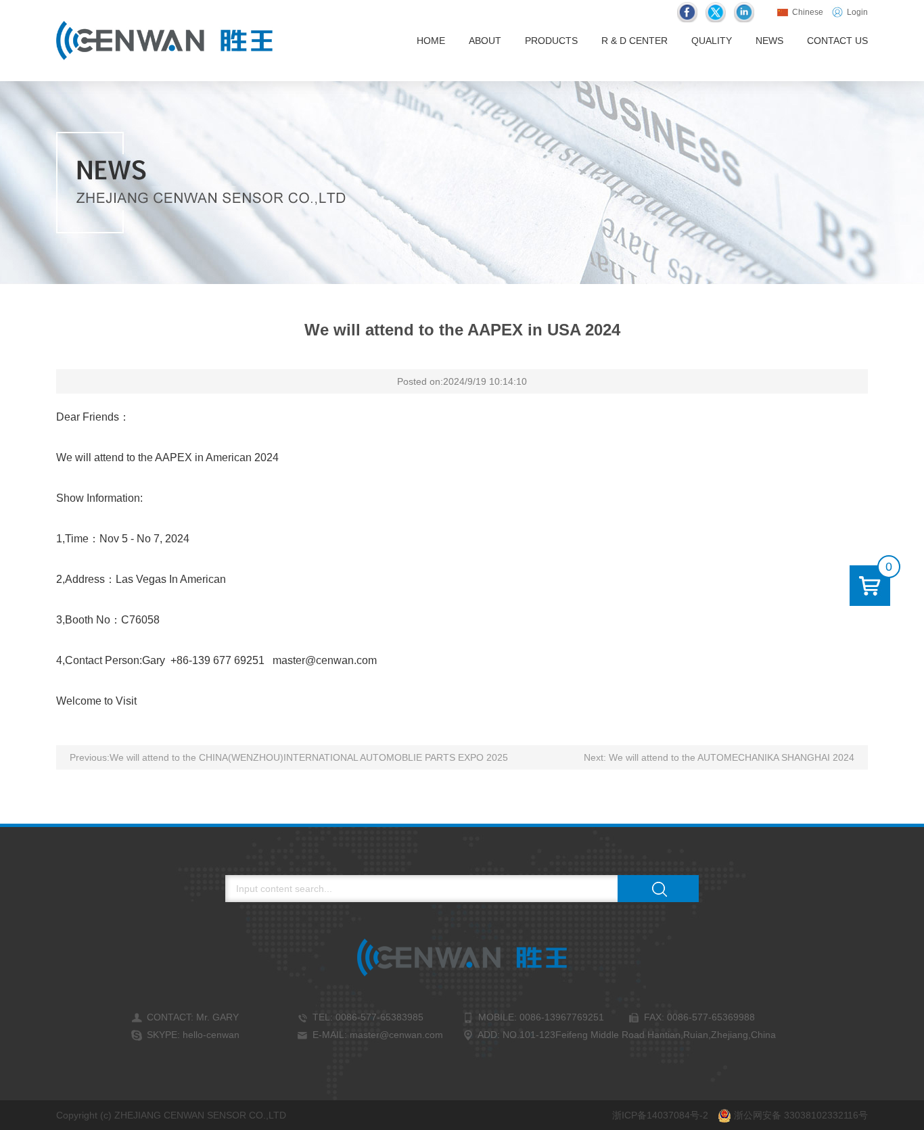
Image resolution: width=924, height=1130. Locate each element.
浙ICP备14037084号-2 (660, 1115)
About (485, 40)
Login (856, 12)
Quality (711, 40)
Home (431, 40)
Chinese (806, 12)
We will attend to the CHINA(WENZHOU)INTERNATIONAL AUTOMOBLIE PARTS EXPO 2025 (309, 757)
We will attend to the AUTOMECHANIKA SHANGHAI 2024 (731, 757)
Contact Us (837, 40)
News (769, 40)
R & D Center (634, 40)
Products (551, 40)
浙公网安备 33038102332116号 (799, 1115)
